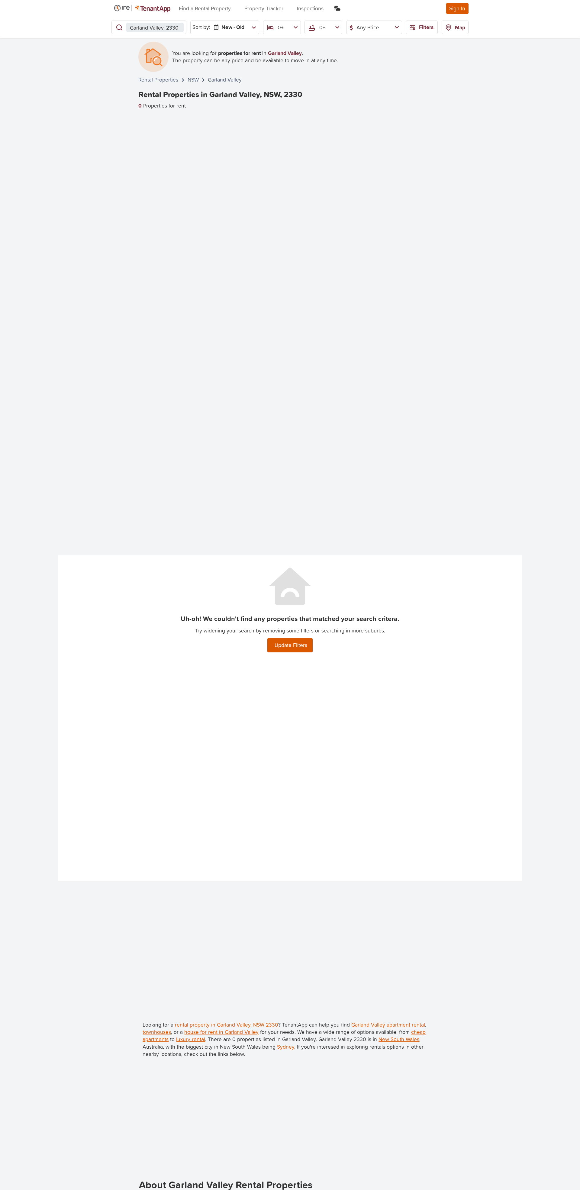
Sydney (285, 1046)
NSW (193, 79)
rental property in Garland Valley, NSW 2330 (226, 1024)
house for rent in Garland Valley (221, 1032)
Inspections (310, 8)
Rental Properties (158, 79)
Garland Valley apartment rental (388, 1024)
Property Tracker (263, 8)
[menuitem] (233, 27)
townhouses (157, 1032)
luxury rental (190, 1039)
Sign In (457, 8)
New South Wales (399, 1039)
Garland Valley (225, 79)
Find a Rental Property (205, 8)
